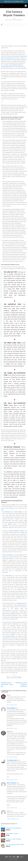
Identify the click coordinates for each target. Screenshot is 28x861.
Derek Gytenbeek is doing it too (18, 530)
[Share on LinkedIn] (20, 677)
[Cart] (26, 6)
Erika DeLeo (9, 575)
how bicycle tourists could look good (15, 59)
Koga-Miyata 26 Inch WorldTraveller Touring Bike (7, 684)
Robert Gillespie (11, 708)
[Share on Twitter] (13, 677)
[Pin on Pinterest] (18, 677)
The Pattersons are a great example (12, 511)
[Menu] (2, 5)
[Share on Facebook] (10, 677)
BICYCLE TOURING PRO (14, 2)
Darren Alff (20, 19)
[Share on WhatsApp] (8, 677)
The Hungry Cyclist (20, 603)
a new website (7, 524)
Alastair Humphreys (7, 555)
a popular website (10, 636)
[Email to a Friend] (15, 677)
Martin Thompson (11, 783)
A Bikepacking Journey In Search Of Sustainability (21, 684)
